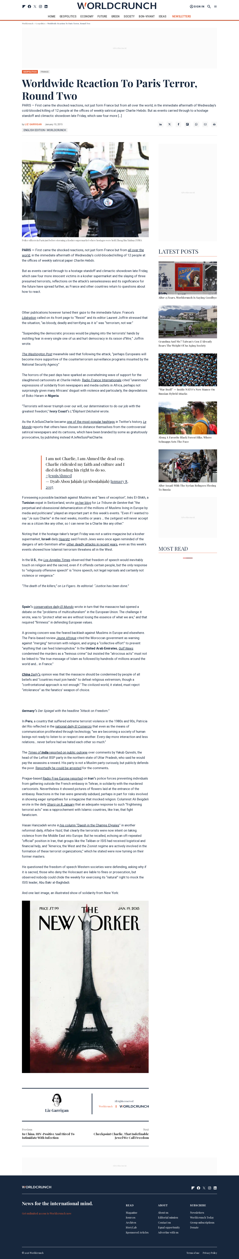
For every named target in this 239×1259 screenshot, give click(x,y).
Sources (130, 1217)
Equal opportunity (169, 1227)
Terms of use (192, 1253)
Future (102, 16)
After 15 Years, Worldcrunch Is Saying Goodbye (188, 297)
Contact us (164, 1222)
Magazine (131, 1212)
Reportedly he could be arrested (58, 768)
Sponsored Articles (137, 1232)
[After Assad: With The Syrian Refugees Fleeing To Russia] (188, 466)
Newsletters (181, 16)
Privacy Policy (210, 1253)
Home (52, 16)
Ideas (162, 16)
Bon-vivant (147, 16)
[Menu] (215, 7)
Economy (86, 16)
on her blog (83, 503)
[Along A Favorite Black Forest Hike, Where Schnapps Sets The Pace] (188, 418)
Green (115, 16)
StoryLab (131, 1227)
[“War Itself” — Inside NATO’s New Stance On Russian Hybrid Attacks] (188, 370)
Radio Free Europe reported (63, 778)
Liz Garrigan (33, 124)
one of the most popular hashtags (91, 422)
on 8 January (60, 804)
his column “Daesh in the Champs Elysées (89, 825)
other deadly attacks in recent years (91, 544)
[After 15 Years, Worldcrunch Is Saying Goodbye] (188, 279)
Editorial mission (168, 1217)
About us (163, 1212)
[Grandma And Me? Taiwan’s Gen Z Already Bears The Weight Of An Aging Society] (188, 322)
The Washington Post (37, 354)
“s (31, 674)
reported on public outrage (57, 752)
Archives (131, 1222)
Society (129, 16)
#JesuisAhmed (59, 475)
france (45, 72)
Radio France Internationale (101, 380)
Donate (194, 1227)
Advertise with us (168, 1232)
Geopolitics (68, 16)
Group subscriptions (202, 1222)
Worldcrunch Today (202, 1217)
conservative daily (54, 607)
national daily (73, 726)
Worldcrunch (27, 23)
